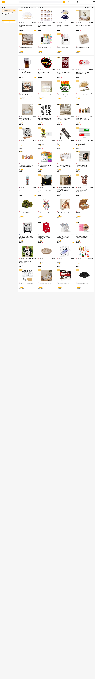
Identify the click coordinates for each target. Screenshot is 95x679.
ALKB (73, 282)
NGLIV (54, 187)
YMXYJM (53, 258)
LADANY (53, 46)
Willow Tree (91, 46)
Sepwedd (34, 22)
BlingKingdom (90, 282)
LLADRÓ (72, 234)
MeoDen (53, 140)
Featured (91, 7)
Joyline (91, 187)
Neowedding (90, 258)
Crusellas (34, 187)
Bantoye (72, 22)
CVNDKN (72, 69)
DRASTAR (91, 211)
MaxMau (53, 22)
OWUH (53, 211)
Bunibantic (53, 163)
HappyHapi (53, 116)
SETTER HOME (90, 140)
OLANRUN (91, 69)
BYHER (34, 211)
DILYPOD (34, 93)
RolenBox (53, 282)
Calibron (34, 140)
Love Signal (91, 163)
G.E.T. (35, 69)
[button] (71, 2)
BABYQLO (72, 163)
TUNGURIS (91, 234)
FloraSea (91, 22)
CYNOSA (91, 116)
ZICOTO (34, 46)
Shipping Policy (4, 14)
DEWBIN (34, 163)
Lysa (92, 93)
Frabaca (72, 46)
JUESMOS (53, 69)
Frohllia (72, 140)
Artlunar (53, 234)
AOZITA (34, 282)
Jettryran (72, 93)
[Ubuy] (3, 2)
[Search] (64, 2)
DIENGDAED (72, 211)
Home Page (4, 4)
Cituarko (72, 258)
